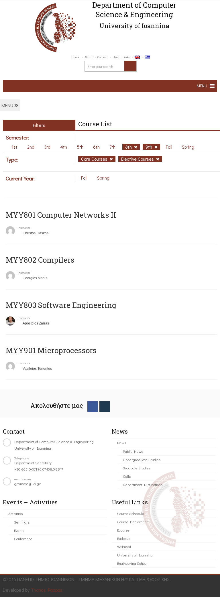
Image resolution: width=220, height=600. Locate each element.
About (88, 57)
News (121, 442)
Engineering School (132, 563)
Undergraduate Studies (141, 459)
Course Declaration (132, 521)
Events (19, 530)
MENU (7, 105)
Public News (133, 451)
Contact (102, 57)
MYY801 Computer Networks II (61, 215)
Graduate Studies (136, 467)
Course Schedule (130, 513)
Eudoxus (123, 538)
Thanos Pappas (47, 590)
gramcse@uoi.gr (27, 483)
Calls (127, 476)
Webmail (124, 546)
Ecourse (123, 530)
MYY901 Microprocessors (51, 350)
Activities (15, 513)
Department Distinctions (142, 484)
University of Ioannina (135, 554)
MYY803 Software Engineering (61, 305)
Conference (23, 538)
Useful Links (121, 57)
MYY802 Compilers (40, 260)
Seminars (22, 522)
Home (75, 57)
